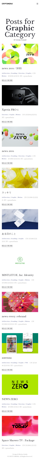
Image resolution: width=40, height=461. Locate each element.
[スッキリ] (20, 178)
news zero (8, 151)
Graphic (28, 73)
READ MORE (7, 80)
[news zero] (20, 136)
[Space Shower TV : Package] (20, 426)
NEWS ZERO (10, 399)
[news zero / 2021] (20, 54)
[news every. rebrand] (20, 302)
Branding (14, 73)
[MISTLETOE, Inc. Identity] (20, 260)
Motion (4, 76)
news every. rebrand (14, 316)
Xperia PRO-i (10, 109)
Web (26, 362)
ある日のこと (9, 233)
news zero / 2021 (12, 68)
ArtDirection (6, 73)
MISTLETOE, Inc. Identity (18, 275)
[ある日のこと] (20, 219)
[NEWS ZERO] (20, 384)
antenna (7, 357)
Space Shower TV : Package (18, 440)
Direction (22, 73)
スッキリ (6, 192)
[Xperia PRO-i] (20, 95)
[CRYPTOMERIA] (7, 3)
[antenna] (20, 343)
